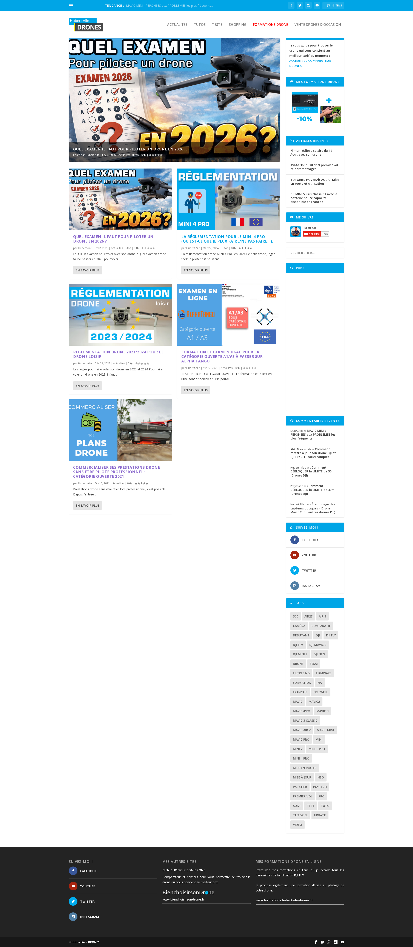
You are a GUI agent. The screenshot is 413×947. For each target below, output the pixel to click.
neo (320, 777)
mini (319, 739)
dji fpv (298, 645)
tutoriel (300, 815)
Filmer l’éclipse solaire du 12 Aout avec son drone (311, 152)
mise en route (304, 768)
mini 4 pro (301, 758)
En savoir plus (87, 270)
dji (318, 635)
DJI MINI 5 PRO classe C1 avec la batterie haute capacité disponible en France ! (313, 198)
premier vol (302, 796)
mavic (297, 701)
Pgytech (320, 787)
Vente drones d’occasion (317, 25)
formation (302, 683)
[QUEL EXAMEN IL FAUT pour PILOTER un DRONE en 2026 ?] (120, 199)
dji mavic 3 (317, 645)
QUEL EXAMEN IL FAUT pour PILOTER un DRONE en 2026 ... (130, 149)
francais (300, 692)
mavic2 (314, 701)
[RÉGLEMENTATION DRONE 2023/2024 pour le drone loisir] (120, 315)
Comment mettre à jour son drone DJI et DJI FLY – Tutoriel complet (313, 453)
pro (322, 796)
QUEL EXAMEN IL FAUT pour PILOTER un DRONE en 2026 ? (113, 239)
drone (298, 664)
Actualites (177, 25)
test (310, 806)
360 (295, 616)
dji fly (331, 635)
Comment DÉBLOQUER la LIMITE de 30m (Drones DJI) (312, 471)
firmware (323, 673)
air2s (308, 616)
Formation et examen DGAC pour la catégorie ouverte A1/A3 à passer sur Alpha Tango (222, 357)
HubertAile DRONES (85, 942)
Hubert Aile (92, 155)
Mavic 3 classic (305, 720)
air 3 (322, 616)
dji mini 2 (300, 654)
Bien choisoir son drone (184, 870)
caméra (299, 626)
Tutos (200, 25)
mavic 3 (322, 711)
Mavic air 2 (302, 730)
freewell (320, 692)
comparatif (321, 626)
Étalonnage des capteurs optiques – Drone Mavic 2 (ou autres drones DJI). (313, 508)
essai (314, 664)
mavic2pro (301, 711)
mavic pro (301, 739)
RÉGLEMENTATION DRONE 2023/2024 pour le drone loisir (118, 354)
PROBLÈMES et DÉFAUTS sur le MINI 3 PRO (157, 5)
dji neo (319, 654)
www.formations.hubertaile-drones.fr (284, 900)
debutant (301, 635)
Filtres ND (301, 673)
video (297, 825)
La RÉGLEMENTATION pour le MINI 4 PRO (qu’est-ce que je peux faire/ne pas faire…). (227, 239)
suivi (297, 806)
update (320, 815)
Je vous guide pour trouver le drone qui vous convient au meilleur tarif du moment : (311, 55)
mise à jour (302, 777)
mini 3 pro (317, 749)
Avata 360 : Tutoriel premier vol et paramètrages (314, 167)
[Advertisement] (316, 341)
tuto (325, 806)
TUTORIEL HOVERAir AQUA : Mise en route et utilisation (314, 182)
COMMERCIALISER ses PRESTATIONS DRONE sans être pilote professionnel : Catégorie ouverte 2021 (116, 472)
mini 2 (297, 749)
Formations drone (270, 25)
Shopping (238, 25)
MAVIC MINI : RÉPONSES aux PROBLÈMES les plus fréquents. (312, 434)
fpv (320, 683)
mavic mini (325, 730)
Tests (217, 25)
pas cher (300, 787)
